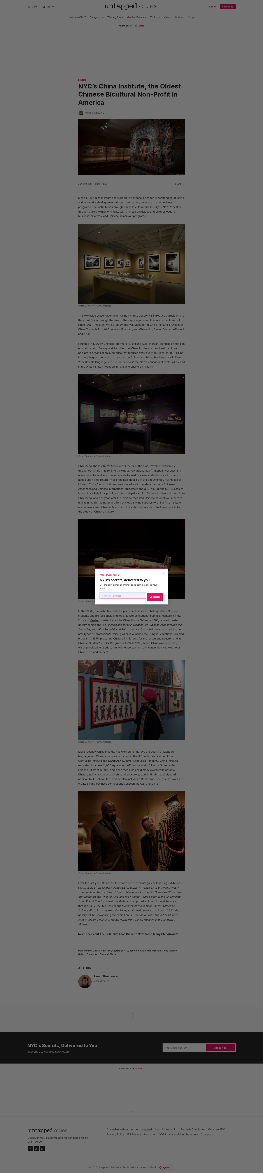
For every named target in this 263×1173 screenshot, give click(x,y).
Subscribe (155, 596)
